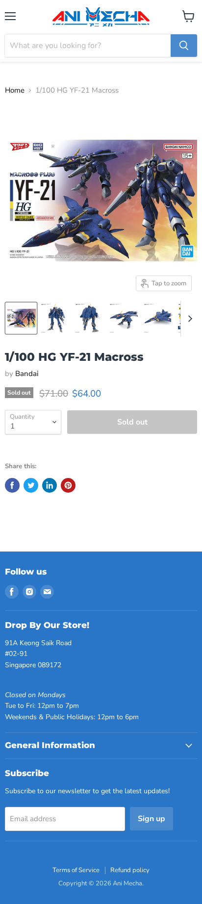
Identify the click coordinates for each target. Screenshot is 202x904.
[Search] (184, 45)
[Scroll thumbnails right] (188, 319)
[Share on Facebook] (12, 485)
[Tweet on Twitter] (31, 485)
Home (15, 90)
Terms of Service (76, 870)
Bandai (26, 373)
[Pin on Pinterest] (68, 485)
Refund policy (130, 870)
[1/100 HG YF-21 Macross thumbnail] (21, 318)
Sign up (151, 818)
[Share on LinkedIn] (49, 485)
